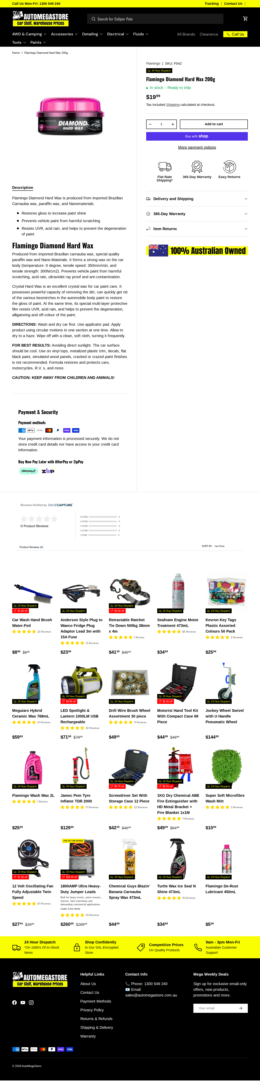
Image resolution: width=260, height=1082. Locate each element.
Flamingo (153, 63)
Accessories (62, 34)
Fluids (138, 34)
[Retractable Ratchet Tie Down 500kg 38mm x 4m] (130, 592)
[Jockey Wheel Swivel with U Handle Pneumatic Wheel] (227, 683)
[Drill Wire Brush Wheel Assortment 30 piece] (130, 683)
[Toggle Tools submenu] (24, 42)
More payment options (197, 147)
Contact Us (233, 4)
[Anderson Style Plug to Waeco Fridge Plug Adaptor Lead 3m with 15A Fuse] (82, 592)
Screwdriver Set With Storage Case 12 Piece (129, 798)
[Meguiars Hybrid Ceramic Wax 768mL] (33, 683)
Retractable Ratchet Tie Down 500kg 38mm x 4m (129, 625)
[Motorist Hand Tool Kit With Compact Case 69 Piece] (178, 683)
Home (16, 52)
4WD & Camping (27, 34)
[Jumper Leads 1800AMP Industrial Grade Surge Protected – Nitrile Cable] (82, 858)
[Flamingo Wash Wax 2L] (33, 768)
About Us (88, 984)
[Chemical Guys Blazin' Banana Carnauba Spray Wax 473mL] (130, 858)
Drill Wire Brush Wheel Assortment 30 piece (129, 713)
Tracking (212, 4)
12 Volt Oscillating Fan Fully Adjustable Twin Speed (32, 892)
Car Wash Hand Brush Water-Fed (32, 623)
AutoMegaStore (31, 1066)
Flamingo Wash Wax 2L (33, 795)
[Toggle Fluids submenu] (147, 34)
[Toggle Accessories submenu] (76, 34)
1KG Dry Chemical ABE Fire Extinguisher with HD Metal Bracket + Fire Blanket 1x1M (178, 804)
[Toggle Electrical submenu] (127, 34)
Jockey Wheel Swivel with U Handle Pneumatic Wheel (225, 716)
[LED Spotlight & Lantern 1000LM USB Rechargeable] (82, 683)
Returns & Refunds (96, 1019)
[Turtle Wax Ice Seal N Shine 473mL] (178, 858)
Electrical (115, 34)
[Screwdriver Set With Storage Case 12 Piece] (130, 768)
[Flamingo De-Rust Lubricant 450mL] (227, 858)
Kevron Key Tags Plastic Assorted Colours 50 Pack (221, 625)
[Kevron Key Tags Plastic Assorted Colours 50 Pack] (227, 592)
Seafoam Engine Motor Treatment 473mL (178, 623)
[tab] (22, 187)
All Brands (186, 34)
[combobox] (155, 19)
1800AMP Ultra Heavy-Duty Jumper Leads (81, 889)
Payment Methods (95, 1001)
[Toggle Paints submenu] (44, 42)
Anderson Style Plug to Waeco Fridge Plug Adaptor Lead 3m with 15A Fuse (81, 628)
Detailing (90, 34)
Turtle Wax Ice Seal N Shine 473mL (176, 889)
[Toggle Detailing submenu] (101, 34)
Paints (35, 42)
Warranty (88, 1036)
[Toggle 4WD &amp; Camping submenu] (45, 34)
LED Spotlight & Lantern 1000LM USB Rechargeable (79, 716)
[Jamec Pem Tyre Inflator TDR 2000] (82, 768)
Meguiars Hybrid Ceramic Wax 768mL (30, 713)
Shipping (172, 105)
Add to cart (214, 124)
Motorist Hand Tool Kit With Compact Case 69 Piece (177, 716)
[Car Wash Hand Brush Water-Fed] (33, 592)
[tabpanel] (70, 289)
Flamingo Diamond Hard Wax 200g (46, 52)
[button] (245, 18)
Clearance (209, 34)
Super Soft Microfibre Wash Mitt (225, 798)
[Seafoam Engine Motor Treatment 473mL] (178, 592)
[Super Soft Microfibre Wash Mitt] (227, 768)
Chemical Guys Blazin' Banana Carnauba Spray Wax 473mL (129, 892)
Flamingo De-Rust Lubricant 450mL (222, 889)
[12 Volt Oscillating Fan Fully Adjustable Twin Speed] (33, 858)
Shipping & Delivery (96, 1027)
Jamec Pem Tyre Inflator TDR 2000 (76, 798)
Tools (16, 42)
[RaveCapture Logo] (60, 505)
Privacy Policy (92, 1010)
